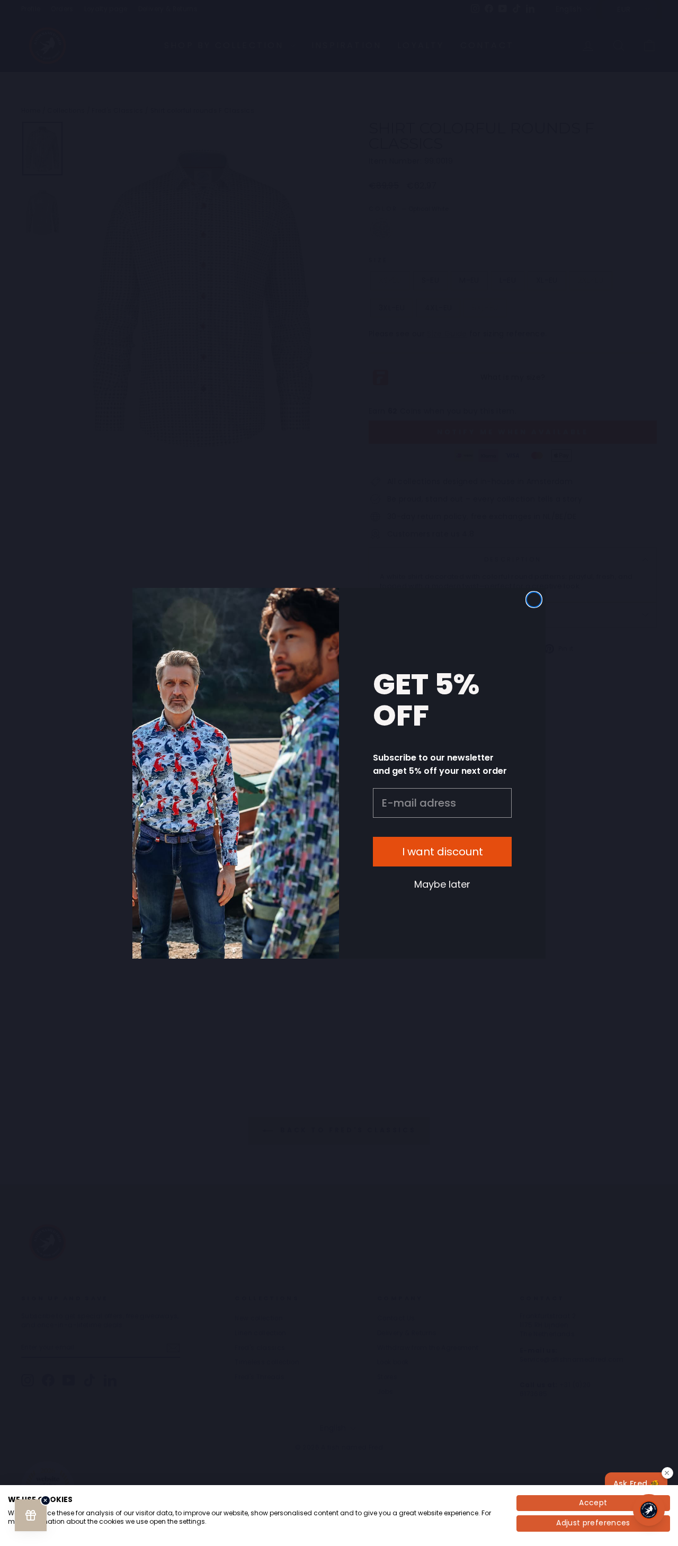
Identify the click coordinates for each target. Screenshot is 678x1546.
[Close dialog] (534, 599)
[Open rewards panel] (31, 1515)
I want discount (442, 851)
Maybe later (442, 884)
